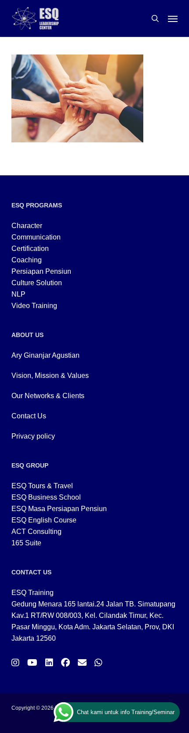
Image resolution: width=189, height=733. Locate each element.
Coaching (26, 260)
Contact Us (28, 416)
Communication (36, 237)
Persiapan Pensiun (41, 271)
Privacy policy (33, 436)
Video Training (34, 305)
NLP (18, 294)
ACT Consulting (36, 531)
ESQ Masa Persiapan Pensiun (59, 508)
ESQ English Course (43, 520)
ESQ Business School (46, 497)
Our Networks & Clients (47, 395)
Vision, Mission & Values (50, 375)
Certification (30, 248)
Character (26, 225)
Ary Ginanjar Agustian (45, 355)
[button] (173, 18)
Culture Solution (36, 283)
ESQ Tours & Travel (42, 486)
